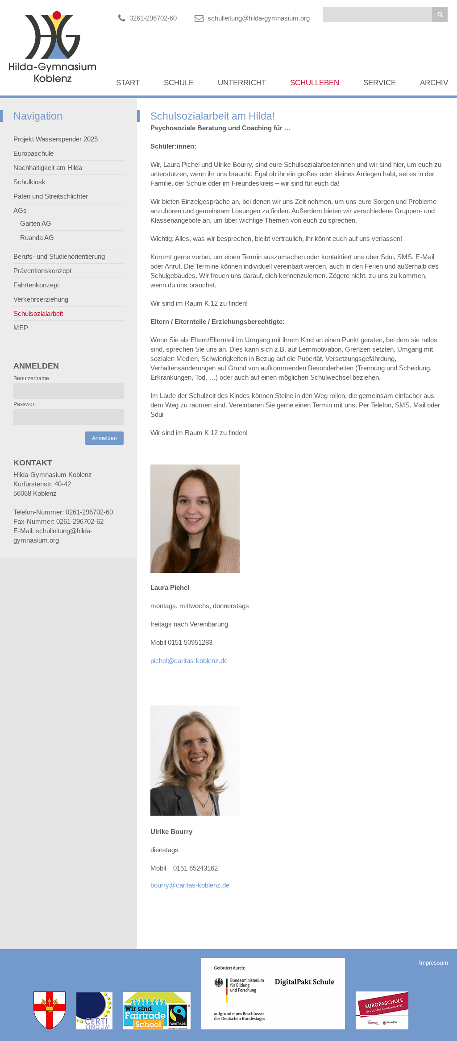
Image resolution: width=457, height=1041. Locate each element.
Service (379, 83)
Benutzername (31, 378)
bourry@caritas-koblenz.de (189, 885)
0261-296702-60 (153, 18)
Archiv (434, 83)
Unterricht (242, 83)
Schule (179, 83)
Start (128, 83)
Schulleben (314, 83)
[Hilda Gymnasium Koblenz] (52, 79)
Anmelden (104, 438)
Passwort (24, 404)
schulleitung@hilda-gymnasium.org (259, 18)
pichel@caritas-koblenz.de (189, 660)
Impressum (433, 962)
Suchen (440, 14)
